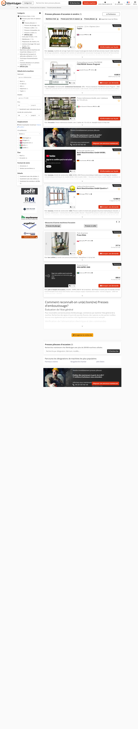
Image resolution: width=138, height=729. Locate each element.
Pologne (25, 140)
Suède (25, 147)
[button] (135, 3)
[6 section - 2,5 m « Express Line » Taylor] (60, 37)
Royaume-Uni (27, 143)
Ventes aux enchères (27, 168)
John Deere (100, 362)
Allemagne (26, 138)
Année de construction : (24, 112)
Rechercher (75, 3)
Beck (22, 81)
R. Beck (23, 84)
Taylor (23, 91)
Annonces (24, 166)
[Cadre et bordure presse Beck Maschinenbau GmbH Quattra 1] (60, 197)
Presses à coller (30, 28)
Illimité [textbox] (22, 134)
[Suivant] (74, 37)
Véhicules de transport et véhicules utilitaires (28, 55)
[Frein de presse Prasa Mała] (60, 243)
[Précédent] (46, 37)
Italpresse (24, 88)
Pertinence (111, 14)
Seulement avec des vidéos (29, 179)
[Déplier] (82, 57)
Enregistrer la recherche (83, 335)
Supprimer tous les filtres (109, 19)
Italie (24, 145)
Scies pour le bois (29, 37)
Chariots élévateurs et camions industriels (29, 64)
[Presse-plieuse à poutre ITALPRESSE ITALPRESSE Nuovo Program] (60, 72)
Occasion (23, 158)
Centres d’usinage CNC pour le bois (31, 45)
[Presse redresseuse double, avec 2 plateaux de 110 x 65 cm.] (60, 108)
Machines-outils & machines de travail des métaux (30, 51)
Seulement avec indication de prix (30, 109)
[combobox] (29, 133)
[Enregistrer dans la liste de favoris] (119, 29)
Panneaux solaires (51, 362)
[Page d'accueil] (17, 7)
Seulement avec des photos (29, 176)
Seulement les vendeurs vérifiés (30, 182)
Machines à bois (27, 16)
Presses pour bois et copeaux (31, 20)
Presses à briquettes (32, 30)
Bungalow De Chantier (78, 362)
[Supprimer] (57, 19)
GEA (22, 86)
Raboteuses (27, 39)
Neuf (22, 155)
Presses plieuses (30, 23)
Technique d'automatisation (29, 59)
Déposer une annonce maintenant (105, 143)
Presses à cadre (30, 33)
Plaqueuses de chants (30, 41)
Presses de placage (32, 25)
